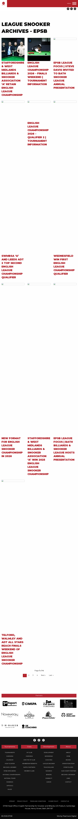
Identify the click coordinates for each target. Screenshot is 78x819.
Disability (49, 778)
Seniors (48, 774)
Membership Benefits (29, 763)
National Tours (9, 778)
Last (50, 675)
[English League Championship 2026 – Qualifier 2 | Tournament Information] (39, 111)
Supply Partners (29, 767)
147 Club (29, 752)
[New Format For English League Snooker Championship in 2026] (13, 360)
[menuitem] (10, 752)
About (68, 752)
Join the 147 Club (29, 760)
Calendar (9, 760)
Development (49, 752)
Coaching (48, 760)
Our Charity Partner (68, 771)
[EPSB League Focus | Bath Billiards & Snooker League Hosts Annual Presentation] (65, 360)
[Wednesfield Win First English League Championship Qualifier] (65, 177)
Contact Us (65, 801)
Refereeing (49, 756)
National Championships (11, 774)
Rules (10, 789)
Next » (43, 675)
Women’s (49, 771)
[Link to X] (71, 9)
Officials (10, 785)
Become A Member (9, 767)
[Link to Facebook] (68, 9)
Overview (9, 756)
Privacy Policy (22, 801)
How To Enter (10, 763)
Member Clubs (29, 771)
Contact (68, 782)
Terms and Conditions (38, 801)
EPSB (68, 756)
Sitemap (12, 801)
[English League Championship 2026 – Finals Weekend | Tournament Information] (39, 49)
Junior (48, 782)
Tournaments (10, 752)
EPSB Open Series (10, 771)
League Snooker (49, 763)
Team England (49, 767)
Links (68, 778)
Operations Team (68, 763)
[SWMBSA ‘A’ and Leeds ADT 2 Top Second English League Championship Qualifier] (13, 177)
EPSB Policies (68, 767)
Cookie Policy (53, 801)
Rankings (9, 782)
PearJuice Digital (69, 816)
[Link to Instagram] (74, 9)
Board (68, 760)
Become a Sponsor (68, 774)
